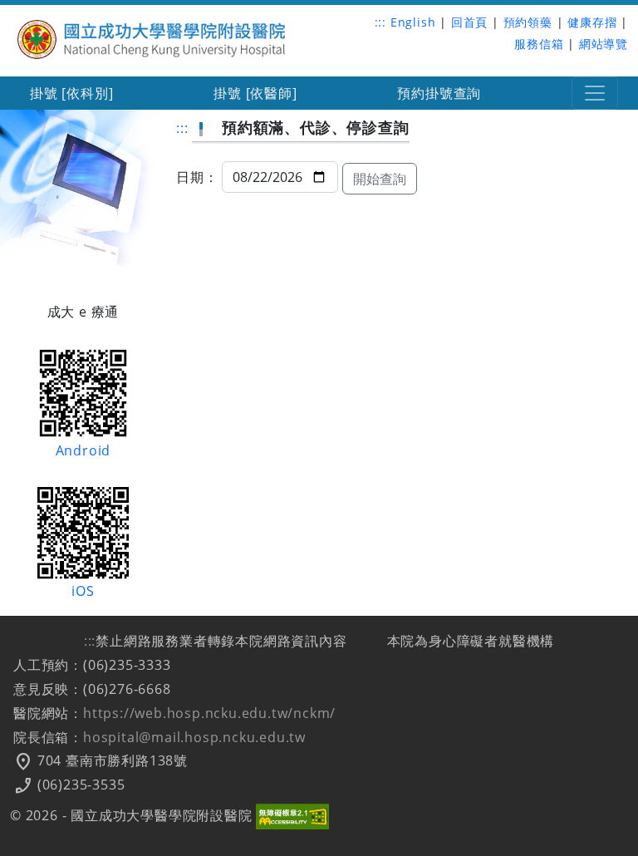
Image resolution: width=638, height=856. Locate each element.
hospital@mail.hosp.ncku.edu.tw (194, 737)
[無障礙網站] (292, 815)
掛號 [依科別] (71, 93)
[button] (595, 93)
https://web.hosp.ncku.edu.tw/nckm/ (209, 713)
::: (380, 22)
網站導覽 (603, 44)
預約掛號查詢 (439, 93)
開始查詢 (379, 179)
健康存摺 (591, 22)
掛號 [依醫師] (255, 93)
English (413, 22)
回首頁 (469, 22)
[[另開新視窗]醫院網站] (152, 37)
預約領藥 (527, 22)
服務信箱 (538, 44)
